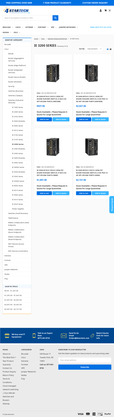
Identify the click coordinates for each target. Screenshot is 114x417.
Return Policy (8, 375)
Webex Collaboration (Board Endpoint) (16, 238)
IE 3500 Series (17, 176)
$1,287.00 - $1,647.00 (13, 295)
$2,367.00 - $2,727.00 (13, 309)
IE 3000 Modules (18, 121)
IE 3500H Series (18, 181)
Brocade (7, 27)
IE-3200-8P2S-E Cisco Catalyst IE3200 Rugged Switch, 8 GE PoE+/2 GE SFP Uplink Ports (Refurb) (92, 98)
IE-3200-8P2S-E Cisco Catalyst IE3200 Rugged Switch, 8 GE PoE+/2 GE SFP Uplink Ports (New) (92, 172)
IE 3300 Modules (18, 149)
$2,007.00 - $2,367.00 (13, 304)
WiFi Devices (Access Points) (16, 245)
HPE (52, 27)
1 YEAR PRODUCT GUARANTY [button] (57, 2)
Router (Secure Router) (17, 77)
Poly (16, 32)
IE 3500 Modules (18, 172)
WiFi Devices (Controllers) (18, 251)
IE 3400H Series (18, 167)
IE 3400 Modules (18, 158)
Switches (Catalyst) (15, 95)
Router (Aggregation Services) (16, 59)
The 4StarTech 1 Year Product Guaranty (9, 361)
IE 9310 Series (17, 199)
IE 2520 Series (17, 116)
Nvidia (6, 32)
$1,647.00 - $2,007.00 (13, 300)
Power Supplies (18, 209)
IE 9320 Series (17, 204)
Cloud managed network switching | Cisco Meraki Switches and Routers (10, 393)
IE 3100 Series (17, 135)
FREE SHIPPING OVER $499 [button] (19, 2)
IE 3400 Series (17, 162)
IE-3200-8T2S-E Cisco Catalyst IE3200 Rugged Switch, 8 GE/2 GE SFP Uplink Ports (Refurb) (51, 98)
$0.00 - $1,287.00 (11, 291)
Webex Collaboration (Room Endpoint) (16, 231)
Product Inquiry (9, 371)
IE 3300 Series (17, 153)
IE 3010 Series (17, 130)
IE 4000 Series (17, 185)
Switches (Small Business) (18, 213)
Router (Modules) (15, 82)
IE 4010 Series (17, 190)
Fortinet (42, 27)
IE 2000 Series (17, 112)
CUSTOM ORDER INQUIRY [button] (95, 2)
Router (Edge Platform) (17, 65)
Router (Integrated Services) (15, 71)
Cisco (18, 27)
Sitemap (6, 403)
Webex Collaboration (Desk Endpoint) (18, 223)
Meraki (11, 53)
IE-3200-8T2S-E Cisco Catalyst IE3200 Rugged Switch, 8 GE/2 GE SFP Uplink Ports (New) (51, 172)
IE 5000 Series (17, 195)
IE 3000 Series (17, 126)
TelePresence (13, 218)
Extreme (29, 27)
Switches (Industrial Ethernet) (15, 101)
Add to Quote (61, 119)
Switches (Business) (15, 91)
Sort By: (82, 49)
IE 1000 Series (17, 107)
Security (11, 86)
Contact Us (7, 368)
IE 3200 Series (17, 144)
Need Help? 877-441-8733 (100, 27)
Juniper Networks (67, 27)
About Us (6, 354)
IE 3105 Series (17, 139)
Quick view (53, 74)
